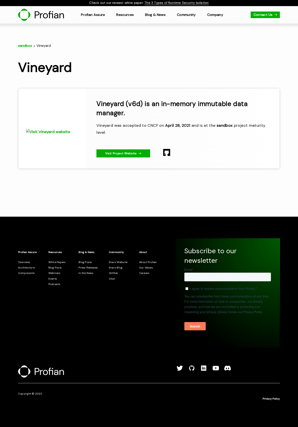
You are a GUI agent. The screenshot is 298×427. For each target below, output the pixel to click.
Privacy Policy (271, 398)
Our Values (146, 267)
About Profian (148, 262)
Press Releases (88, 267)
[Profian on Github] (192, 370)
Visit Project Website (121, 153)
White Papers (57, 262)
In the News (86, 273)
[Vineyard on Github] (166, 154)
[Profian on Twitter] (179, 370)
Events (52, 278)
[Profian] (41, 15)
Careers (144, 273)
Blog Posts (55, 267)
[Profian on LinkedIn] (203, 370)
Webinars (54, 273)
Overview (24, 262)
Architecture (26, 267)
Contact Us (263, 14)
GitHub (113, 273)
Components (26, 273)
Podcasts (54, 284)
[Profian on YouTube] (215, 370)
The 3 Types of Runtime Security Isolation (176, 3)
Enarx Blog (115, 267)
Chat (112, 278)
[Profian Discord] (227, 370)
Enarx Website (118, 262)
